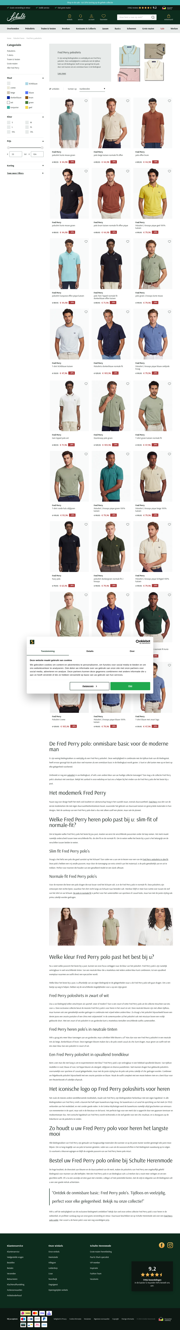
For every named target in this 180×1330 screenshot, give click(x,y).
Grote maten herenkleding (101, 1251)
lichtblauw (33, 83)
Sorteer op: (72, 88)
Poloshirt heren (19, 38)
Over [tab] (132, 651)
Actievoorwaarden (14, 1290)
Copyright (115, 1319)
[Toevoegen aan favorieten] (86, 101)
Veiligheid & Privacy (60, 1319)
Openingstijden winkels (58, 1290)
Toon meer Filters (15, 173)
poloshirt (71, 775)
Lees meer (62, 73)
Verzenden (11, 1273)
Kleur (9, 116)
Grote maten (148, 28)
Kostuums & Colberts (86, 28)
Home (9, 38)
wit (12, 102)
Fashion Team (95, 1273)
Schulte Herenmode (100, 1245)
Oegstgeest (53, 1284)
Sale (162, 28)
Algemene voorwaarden (101, 1319)
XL (31, 127)
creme (13, 87)
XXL (13, 131)
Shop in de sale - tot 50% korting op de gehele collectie (90, 2)
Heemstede (53, 1257)
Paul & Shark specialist (99, 1257)
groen (31, 102)
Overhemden (13, 28)
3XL (31, 131)
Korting (10, 165)
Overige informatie (128, 1319)
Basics (118, 28)
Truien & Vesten (48, 28)
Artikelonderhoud (14, 1295)
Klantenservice (15, 1245)
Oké (130, 686)
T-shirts (10, 55)
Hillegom (52, 1262)
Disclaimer (87, 1319)
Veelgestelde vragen (15, 1257)
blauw (31, 92)
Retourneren (12, 1279)
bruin (31, 97)
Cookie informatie (75, 1319)
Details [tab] (90, 651)
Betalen (10, 1268)
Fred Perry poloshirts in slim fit (155, 859)
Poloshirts (30, 28)
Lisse (51, 1273)
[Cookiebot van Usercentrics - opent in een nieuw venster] (138, 642)
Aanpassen (88, 686)
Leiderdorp (53, 1268)
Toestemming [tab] (48, 651)
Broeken (66, 28)
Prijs (9, 141)
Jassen (105, 28)
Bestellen (11, 1262)
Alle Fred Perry (13, 67)
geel (30, 107)
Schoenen (131, 28)
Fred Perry (153, 801)
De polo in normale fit (82, 893)
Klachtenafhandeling (15, 1284)
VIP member (95, 1262)
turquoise (14, 107)
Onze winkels (56, 1245)
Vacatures (94, 1279)
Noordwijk (53, 1279)
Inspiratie (94, 1268)
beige (13, 92)
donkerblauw (16, 97)
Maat (9, 78)
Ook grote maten (64, 7)
